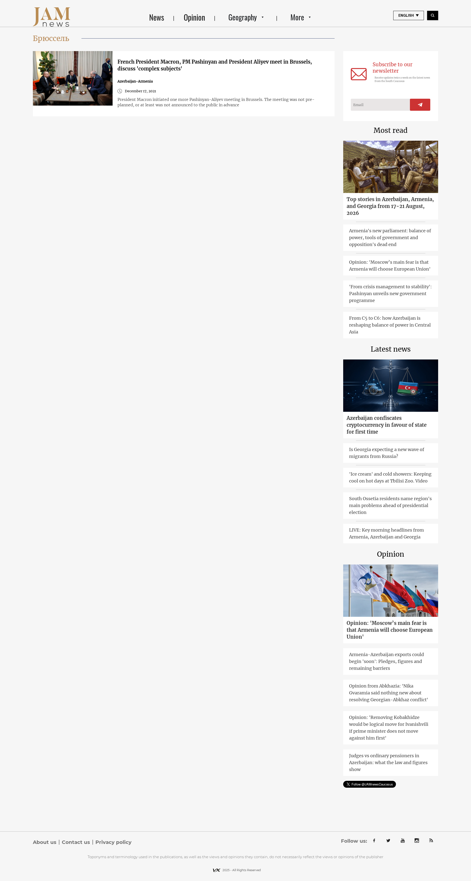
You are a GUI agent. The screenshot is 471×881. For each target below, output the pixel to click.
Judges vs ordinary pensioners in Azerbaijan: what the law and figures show (388, 762)
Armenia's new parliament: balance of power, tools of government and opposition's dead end (390, 237)
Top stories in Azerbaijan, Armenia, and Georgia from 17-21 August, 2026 (390, 206)
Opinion (194, 17)
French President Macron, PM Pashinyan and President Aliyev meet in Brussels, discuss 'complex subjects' (215, 65)
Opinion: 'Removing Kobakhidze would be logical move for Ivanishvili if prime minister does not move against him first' (388, 728)
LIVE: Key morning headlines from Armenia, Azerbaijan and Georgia (386, 533)
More (297, 17)
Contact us (76, 842)
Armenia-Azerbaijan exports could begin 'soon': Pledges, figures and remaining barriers (386, 661)
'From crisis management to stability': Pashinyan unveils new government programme (390, 293)
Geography (242, 17)
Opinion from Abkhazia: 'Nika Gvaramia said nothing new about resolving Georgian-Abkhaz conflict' (388, 692)
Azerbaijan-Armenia (135, 81)
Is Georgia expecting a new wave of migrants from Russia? (386, 453)
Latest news (391, 349)
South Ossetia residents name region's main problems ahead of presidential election (390, 505)
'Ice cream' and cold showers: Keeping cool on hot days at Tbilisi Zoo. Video (390, 477)
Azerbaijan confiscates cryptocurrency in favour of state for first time (387, 425)
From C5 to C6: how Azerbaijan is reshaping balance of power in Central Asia (390, 325)
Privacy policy (113, 842)
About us (44, 842)
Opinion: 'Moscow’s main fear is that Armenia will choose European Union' (390, 265)
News (156, 17)
